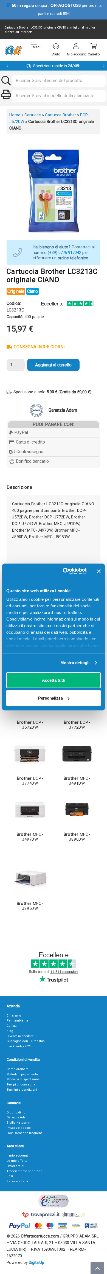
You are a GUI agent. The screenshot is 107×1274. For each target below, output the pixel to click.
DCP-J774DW (30, 781)
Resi (10, 1176)
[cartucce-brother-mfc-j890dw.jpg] (77, 809)
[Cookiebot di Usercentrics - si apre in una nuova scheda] (65, 571)
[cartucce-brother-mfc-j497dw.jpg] (30, 809)
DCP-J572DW (30, 725)
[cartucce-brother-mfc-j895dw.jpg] (30, 879)
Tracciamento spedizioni (25, 1171)
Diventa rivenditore (20, 1036)
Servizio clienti (17, 1181)
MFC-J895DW (30, 906)
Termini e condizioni (22, 1089)
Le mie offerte (17, 1161)
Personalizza (50, 698)
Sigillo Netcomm (19, 1122)
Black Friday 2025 (19, 1046)
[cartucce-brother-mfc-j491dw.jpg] (77, 753)
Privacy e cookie (19, 1128)
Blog (10, 1031)
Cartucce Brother (60, 115)
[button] (36, 46)
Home (14, 115)
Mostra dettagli (75, 662)
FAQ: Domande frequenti (25, 1133)
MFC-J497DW (30, 837)
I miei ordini (15, 1166)
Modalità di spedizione (23, 1079)
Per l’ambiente (17, 1020)
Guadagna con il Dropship (26, 1041)
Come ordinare (18, 1069)
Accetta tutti (53, 680)
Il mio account (17, 1155)
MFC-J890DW (77, 837)
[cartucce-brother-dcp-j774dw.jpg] (30, 753)
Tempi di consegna (21, 1084)
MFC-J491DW (77, 781)
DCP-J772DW (77, 725)
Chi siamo (14, 1015)
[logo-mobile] (13, 50)
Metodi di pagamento (22, 1074)
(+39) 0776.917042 (64, 252)
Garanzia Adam (18, 1117)
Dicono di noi (16, 1112)
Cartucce (32, 115)
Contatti (12, 1026)
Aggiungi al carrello (53, 364)
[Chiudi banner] (99, 571)
